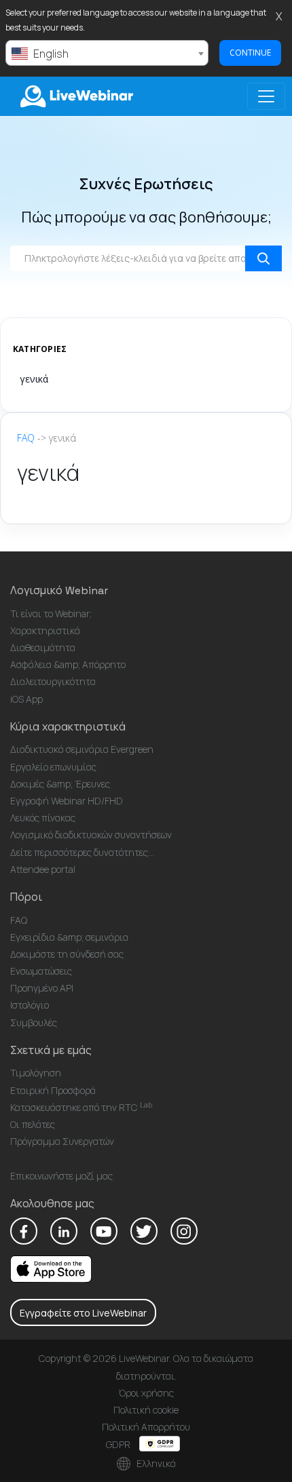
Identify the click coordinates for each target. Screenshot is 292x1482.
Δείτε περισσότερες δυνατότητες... (82, 852)
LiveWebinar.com (75, 96)
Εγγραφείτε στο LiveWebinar (83, 1312)
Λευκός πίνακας (42, 817)
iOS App (26, 699)
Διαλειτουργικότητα (53, 681)
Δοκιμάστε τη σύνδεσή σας (67, 954)
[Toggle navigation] (266, 96)
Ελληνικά (155, 1463)
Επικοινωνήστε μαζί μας (61, 1175)
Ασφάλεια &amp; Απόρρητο (68, 664)
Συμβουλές (33, 1022)
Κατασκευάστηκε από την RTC (81, 1107)
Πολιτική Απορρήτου (146, 1426)
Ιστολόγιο (29, 1004)
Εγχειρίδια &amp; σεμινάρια (69, 937)
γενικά (34, 378)
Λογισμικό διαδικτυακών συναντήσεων (91, 834)
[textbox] (107, 53)
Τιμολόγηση (35, 1072)
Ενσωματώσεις (41, 970)
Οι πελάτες (32, 1124)
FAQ (26, 437)
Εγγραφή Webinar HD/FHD (66, 800)
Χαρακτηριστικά (45, 630)
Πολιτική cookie (146, 1409)
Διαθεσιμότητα (42, 647)
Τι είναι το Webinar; (51, 613)
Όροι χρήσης (146, 1392)
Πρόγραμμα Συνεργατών (62, 1141)
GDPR (119, 1444)
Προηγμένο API (41, 987)
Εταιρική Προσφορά (53, 1090)
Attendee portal (42, 869)
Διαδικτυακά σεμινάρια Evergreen (81, 749)
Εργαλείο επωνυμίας (53, 766)
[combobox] (106, 53)
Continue (250, 52)
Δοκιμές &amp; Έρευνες (60, 783)
